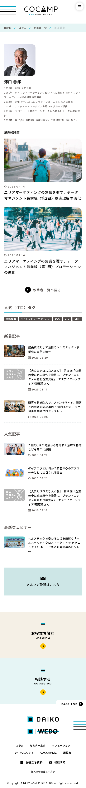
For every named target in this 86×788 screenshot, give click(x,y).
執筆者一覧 (40, 27)
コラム (23, 27)
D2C (57, 318)
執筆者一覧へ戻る (47, 289)
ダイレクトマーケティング (35, 318)
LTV (67, 318)
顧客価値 (11, 318)
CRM (77, 318)
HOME (7, 27)
